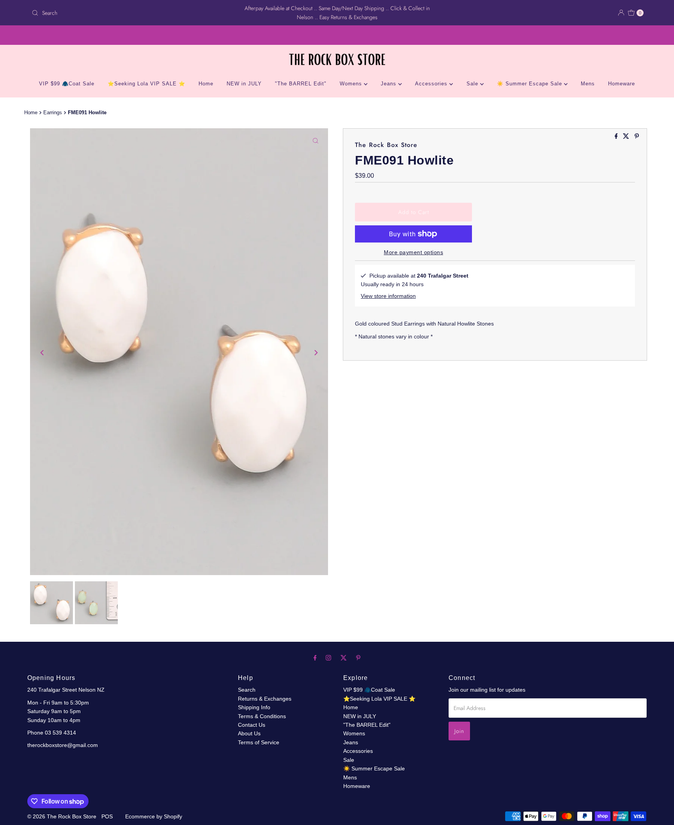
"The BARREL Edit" (300, 84)
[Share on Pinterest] (637, 136)
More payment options (413, 252)
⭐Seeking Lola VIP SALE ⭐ (146, 84)
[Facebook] (315, 657)
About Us (249, 733)
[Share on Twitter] (627, 136)
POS (107, 816)
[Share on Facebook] (617, 136)
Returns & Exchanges (264, 699)
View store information (388, 296)
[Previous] (42, 352)
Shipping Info (254, 707)
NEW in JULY (244, 84)
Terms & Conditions (262, 716)
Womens (352, 84)
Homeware (621, 84)
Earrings (52, 112)
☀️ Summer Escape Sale (530, 84)
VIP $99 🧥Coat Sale (66, 84)
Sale (473, 84)
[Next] (315, 352)
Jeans (389, 84)
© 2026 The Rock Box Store (62, 816)
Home (206, 84)
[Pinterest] (358, 657)
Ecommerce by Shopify (153, 816)
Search (246, 690)
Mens (588, 84)
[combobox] (129, 13)
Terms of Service (258, 742)
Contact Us (251, 725)
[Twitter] (344, 657)
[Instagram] (328, 657)
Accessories (432, 84)
